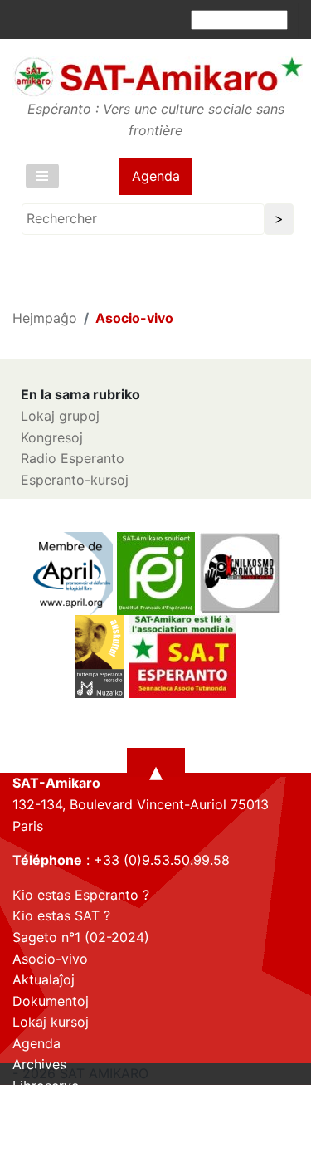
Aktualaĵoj (43, 979)
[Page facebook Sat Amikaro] (25, 1148)
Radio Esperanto (72, 458)
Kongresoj (52, 437)
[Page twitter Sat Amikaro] (54, 1148)
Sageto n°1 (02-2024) (80, 937)
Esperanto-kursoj (75, 479)
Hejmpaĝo (44, 318)
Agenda (156, 176)
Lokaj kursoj (50, 1021)
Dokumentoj (50, 1001)
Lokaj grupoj (60, 416)
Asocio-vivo (50, 958)
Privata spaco (55, 1107)
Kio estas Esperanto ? (80, 894)
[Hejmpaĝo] (157, 76)
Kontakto (40, 1128)
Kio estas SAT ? (61, 915)
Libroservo (46, 1085)
